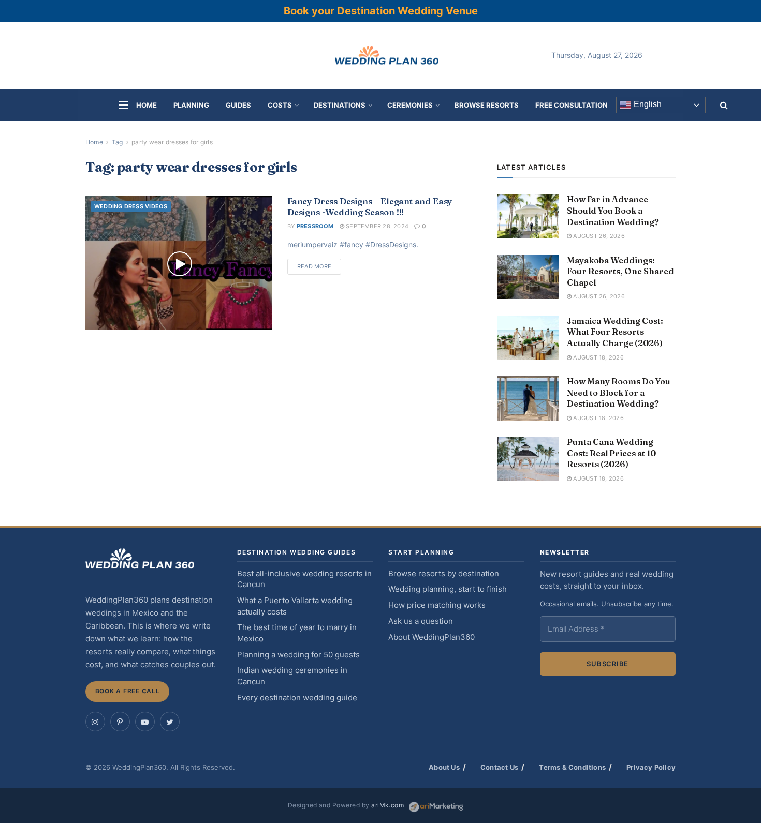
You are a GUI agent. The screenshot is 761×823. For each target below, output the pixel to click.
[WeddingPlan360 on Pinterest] (120, 721)
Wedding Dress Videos (130, 206)
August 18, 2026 (598, 357)
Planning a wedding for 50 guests (298, 655)
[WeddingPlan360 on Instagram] (95, 721)
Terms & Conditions (572, 767)
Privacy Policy (651, 767)
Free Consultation (571, 105)
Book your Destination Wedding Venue (381, 11)
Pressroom (315, 226)
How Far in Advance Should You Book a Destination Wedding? (613, 210)
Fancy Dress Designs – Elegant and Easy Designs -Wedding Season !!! (369, 206)
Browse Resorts (487, 105)
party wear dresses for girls (172, 142)
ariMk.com (387, 805)
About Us (444, 767)
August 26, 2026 (598, 236)
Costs (280, 105)
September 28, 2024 (376, 226)
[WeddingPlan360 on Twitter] (170, 721)
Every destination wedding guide (297, 697)
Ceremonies (410, 105)
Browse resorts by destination (443, 573)
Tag (117, 142)
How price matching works (437, 605)
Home (146, 105)
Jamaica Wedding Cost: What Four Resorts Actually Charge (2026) (615, 332)
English (647, 104)
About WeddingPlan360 (431, 637)
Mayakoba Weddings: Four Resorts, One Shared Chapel (620, 271)
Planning (191, 105)
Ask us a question (420, 621)
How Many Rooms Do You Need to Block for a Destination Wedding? (618, 392)
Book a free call (127, 691)
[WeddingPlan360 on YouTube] (145, 721)
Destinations (339, 105)
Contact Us (499, 767)
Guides (238, 105)
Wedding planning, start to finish (447, 589)
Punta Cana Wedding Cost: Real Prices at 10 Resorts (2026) (611, 453)
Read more (314, 266)
